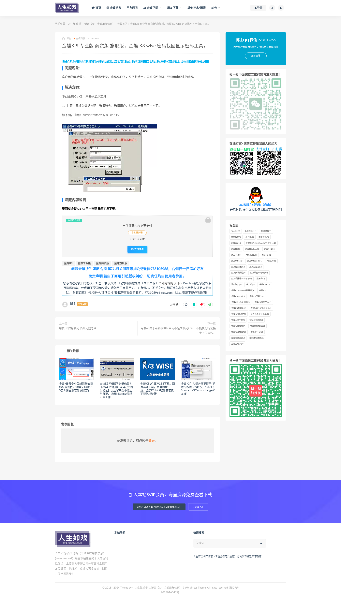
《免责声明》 (149, 283)
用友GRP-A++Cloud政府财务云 (261, 243)
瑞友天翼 (264, 237)
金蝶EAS (264, 285)
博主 (73, 304)
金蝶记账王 (238, 338)
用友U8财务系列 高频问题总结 (77, 328)
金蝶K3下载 (256, 296)
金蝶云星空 (238, 320)
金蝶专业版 (84, 263)
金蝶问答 (122, 24)
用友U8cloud (254, 261)
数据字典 (266, 231)
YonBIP (235, 231)
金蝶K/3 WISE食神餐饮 (242, 291)
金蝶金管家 (237, 344)
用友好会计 (238, 267)
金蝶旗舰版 (120, 263)
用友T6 (267, 255)
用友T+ (269, 249)
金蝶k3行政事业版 (240, 302)
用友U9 (271, 261)
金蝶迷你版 (256, 338)
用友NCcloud (252, 249)
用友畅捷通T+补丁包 (241, 279)
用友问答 (132, 8)
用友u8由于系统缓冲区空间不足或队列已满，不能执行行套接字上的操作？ (178, 331)
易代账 (249, 237)
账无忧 (261, 279)
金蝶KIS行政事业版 (261, 308)
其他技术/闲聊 (196, 8)
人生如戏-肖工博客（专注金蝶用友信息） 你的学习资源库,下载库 (227, 556)
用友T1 (236, 255)
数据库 (236, 237)
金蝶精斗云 (257, 332)
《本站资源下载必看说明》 (191, 292)
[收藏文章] (186, 304)
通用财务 (236, 285)
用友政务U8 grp (259, 273)
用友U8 (237, 261)
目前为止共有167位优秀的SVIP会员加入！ (159, 507)
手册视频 (250, 231)
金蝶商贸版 (102, 263)
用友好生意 (255, 267)
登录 (151, 440)
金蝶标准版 (238, 332)
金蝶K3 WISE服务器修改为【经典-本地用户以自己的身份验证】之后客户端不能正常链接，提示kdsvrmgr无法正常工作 (116, 390)
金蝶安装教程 (238, 326)
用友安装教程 (238, 273)
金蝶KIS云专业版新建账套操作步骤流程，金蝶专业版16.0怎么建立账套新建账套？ (76, 387)
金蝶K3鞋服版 (238, 308)
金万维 (250, 285)
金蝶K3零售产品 (262, 302)
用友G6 (236, 243)
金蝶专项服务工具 (260, 314)
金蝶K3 (68, 263)
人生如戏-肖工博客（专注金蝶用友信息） (91, 24)
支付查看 (139, 249)
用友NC (236, 249)
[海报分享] (210, 304)
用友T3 (251, 255)
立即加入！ (198, 507)
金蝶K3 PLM (238, 296)
